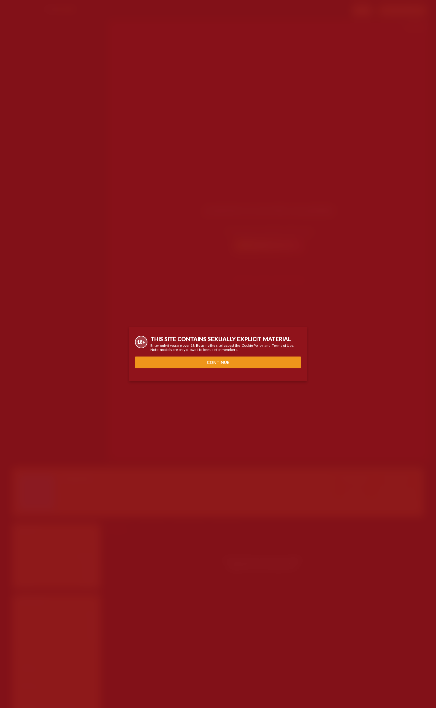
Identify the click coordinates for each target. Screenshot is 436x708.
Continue (218, 362)
